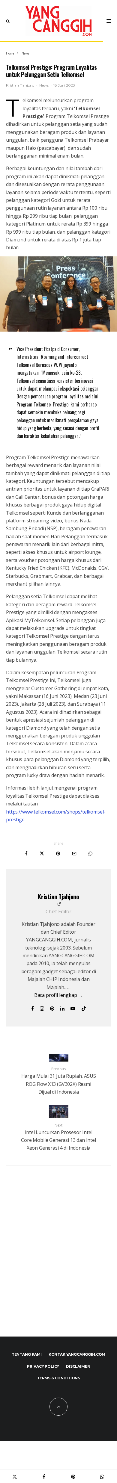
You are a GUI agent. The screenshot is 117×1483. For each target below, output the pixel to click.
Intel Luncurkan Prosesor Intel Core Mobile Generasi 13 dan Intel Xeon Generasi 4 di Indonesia (58, 1137)
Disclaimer (78, 1366)
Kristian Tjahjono (20, 85)
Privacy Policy (43, 1366)
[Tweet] (42, 853)
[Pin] (58, 853)
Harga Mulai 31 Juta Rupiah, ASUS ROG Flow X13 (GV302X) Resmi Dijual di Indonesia (58, 1080)
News (43, 85)
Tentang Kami (27, 1354)
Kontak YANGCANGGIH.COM (77, 1354)
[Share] (26, 853)
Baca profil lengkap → (58, 995)
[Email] (74, 853)
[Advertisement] (58, 1260)
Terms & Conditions (58, 1378)
